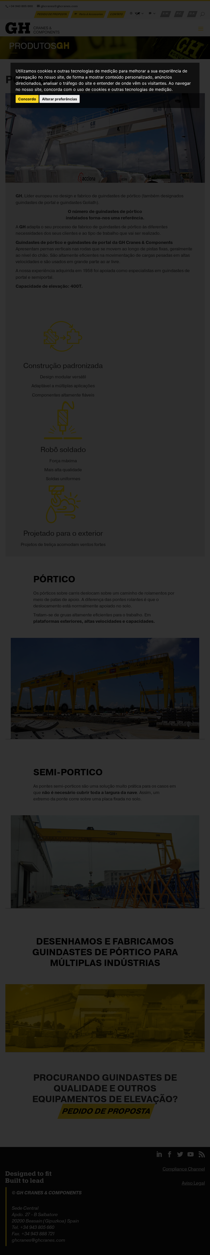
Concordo (27, 99)
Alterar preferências (59, 99)
